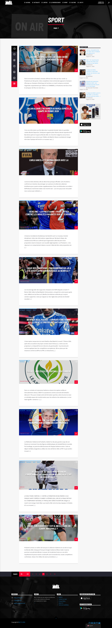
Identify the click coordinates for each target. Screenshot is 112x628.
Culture (73, 2)
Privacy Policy (62, 601)
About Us (61, 603)
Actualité (37, 2)
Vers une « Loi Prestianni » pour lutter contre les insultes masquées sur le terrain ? (48, 214)
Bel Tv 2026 (22, 622)
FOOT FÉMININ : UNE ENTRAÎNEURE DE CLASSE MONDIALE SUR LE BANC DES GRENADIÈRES (49, 421)
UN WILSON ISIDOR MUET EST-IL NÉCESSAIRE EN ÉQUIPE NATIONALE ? (48, 527)
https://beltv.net (18, 597)
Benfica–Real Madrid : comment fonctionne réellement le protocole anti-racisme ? (49, 321)
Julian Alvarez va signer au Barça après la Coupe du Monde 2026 (49, 110)
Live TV (81, 2)
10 (54, 574)
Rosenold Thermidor (24, 69)
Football (22, 47)
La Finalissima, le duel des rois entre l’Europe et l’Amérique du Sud (49, 58)
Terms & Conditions (64, 605)
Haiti (34, 462)
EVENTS (60, 597)
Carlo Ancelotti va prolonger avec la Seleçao (48, 161)
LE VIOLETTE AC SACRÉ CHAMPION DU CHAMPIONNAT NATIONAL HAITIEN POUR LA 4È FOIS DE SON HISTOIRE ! (48, 474)
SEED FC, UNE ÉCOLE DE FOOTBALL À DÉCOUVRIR (49, 371)
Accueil (28, 2)
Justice (45, 2)
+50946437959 (17, 600)
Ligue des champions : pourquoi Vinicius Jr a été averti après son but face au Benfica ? (49, 269)
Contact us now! (63, 599)
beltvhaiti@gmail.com (19, 603)
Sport (66, 2)
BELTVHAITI (22, 538)
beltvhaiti (22, 487)
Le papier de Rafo (55, 2)
